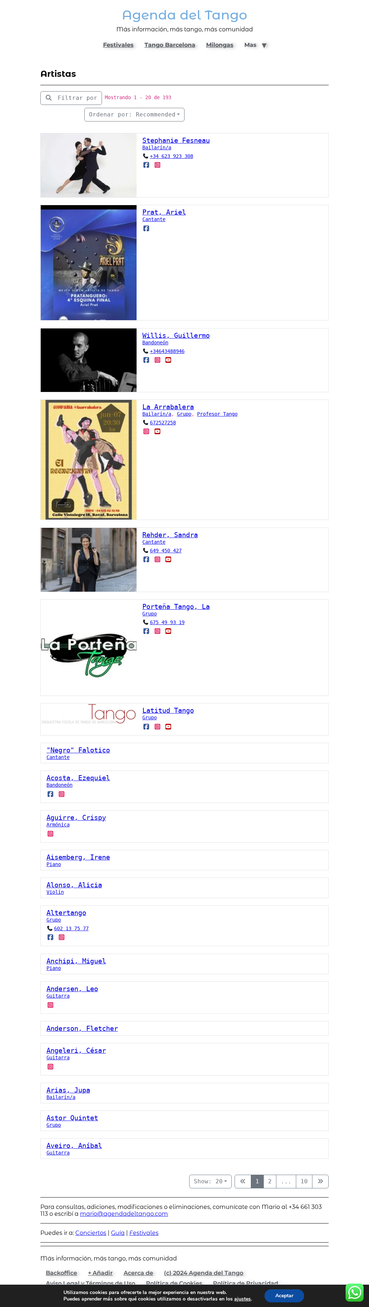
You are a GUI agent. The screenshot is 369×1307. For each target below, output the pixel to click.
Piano (53, 864)
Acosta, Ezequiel (78, 778)
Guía (118, 1232)
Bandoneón (155, 342)
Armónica (58, 824)
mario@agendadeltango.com (124, 1213)
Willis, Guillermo (176, 335)
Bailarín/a (156, 147)
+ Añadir (100, 1273)
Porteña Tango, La (176, 606)
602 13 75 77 (71, 928)
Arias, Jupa (68, 1090)
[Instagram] (157, 165)
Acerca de (138, 1273)
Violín (55, 892)
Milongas (220, 44)
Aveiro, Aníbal (74, 1146)
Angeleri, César (76, 1050)
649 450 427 (166, 550)
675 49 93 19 (167, 622)
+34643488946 (167, 351)
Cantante (153, 219)
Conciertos (90, 1232)
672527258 (163, 422)
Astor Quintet (72, 1118)
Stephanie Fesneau (176, 140)
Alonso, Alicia (74, 885)
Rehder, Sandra (170, 535)
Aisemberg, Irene (78, 857)
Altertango (66, 913)
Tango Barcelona (170, 44)
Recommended (132, 114)
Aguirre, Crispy (76, 817)
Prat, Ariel (164, 212)
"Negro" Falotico (78, 750)
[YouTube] (168, 360)
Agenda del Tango (184, 15)
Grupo (184, 414)
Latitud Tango (168, 710)
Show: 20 (208, 1181)
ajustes (242, 1299)
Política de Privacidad (245, 1283)
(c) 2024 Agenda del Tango (203, 1273)
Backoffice (61, 1273)
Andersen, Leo (72, 989)
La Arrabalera (168, 407)
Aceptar (284, 1295)
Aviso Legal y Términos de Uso (90, 1283)
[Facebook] (146, 165)
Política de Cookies (174, 1283)
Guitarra (58, 996)
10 (304, 1181)
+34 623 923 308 (171, 156)
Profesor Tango (217, 414)
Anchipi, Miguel (76, 961)
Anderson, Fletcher (82, 1028)
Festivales (118, 44)
